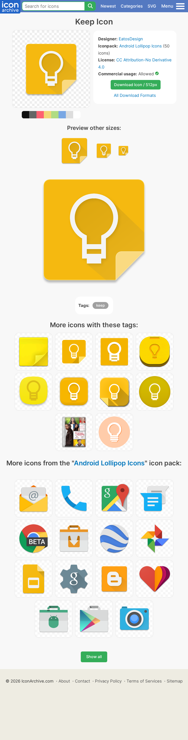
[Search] (90, 6)
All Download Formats (135, 95)
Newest (108, 6)
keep (100, 305)
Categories (132, 6)
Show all (94, 656)
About (64, 681)
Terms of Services (144, 681)
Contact (82, 681)
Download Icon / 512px (135, 84)
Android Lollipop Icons (140, 46)
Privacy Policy (108, 681)
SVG (152, 6)
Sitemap (175, 681)
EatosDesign (131, 38)
